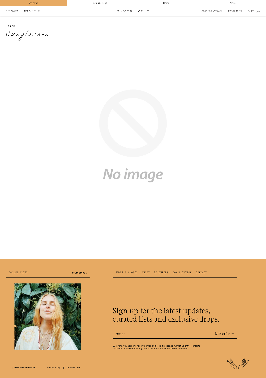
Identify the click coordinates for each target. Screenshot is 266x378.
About (146, 273)
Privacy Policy (53, 367)
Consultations (211, 11)
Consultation (182, 273)
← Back (10, 26)
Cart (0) (254, 11)
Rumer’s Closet (127, 273)
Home (166, 3)
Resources (235, 11)
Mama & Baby (99, 3)
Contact (201, 273)
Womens (33, 3)
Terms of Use (73, 367)
